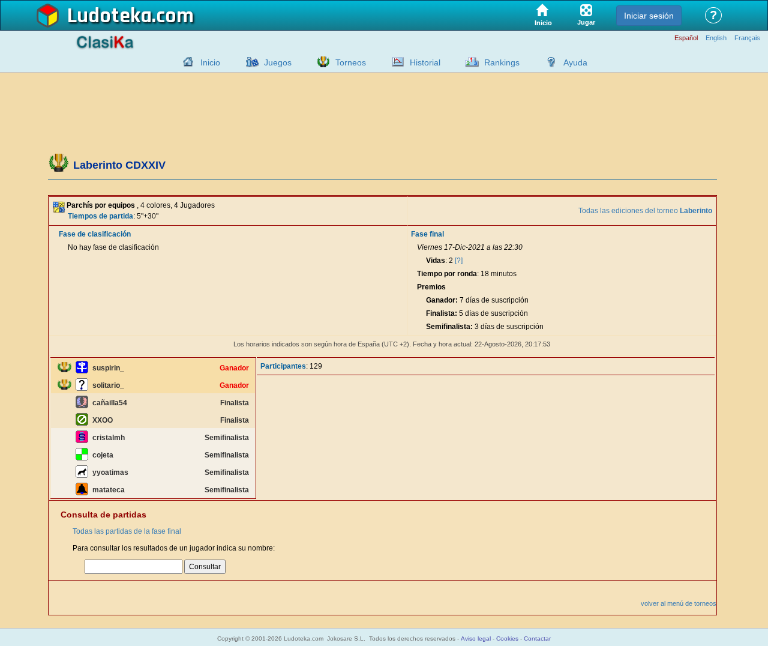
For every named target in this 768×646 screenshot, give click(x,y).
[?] (459, 260)
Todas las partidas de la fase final (127, 531)
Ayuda (575, 62)
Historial (425, 62)
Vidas (435, 260)
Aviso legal (476, 638)
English (716, 38)
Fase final (427, 234)
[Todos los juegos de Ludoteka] (249, 61)
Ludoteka (109, 16)
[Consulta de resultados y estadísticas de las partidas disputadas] (395, 61)
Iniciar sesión (649, 15)
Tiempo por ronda (447, 274)
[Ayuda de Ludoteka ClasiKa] (548, 61)
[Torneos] (320, 61)
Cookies (507, 638)
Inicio (210, 62)
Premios (431, 287)
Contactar (537, 638)
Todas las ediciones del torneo (645, 211)
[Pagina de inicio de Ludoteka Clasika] (185, 61)
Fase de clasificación (95, 234)
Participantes (283, 366)
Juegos (278, 62)
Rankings (502, 62)
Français (747, 38)
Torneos (350, 62)
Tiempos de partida (100, 216)
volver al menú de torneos (678, 603)
